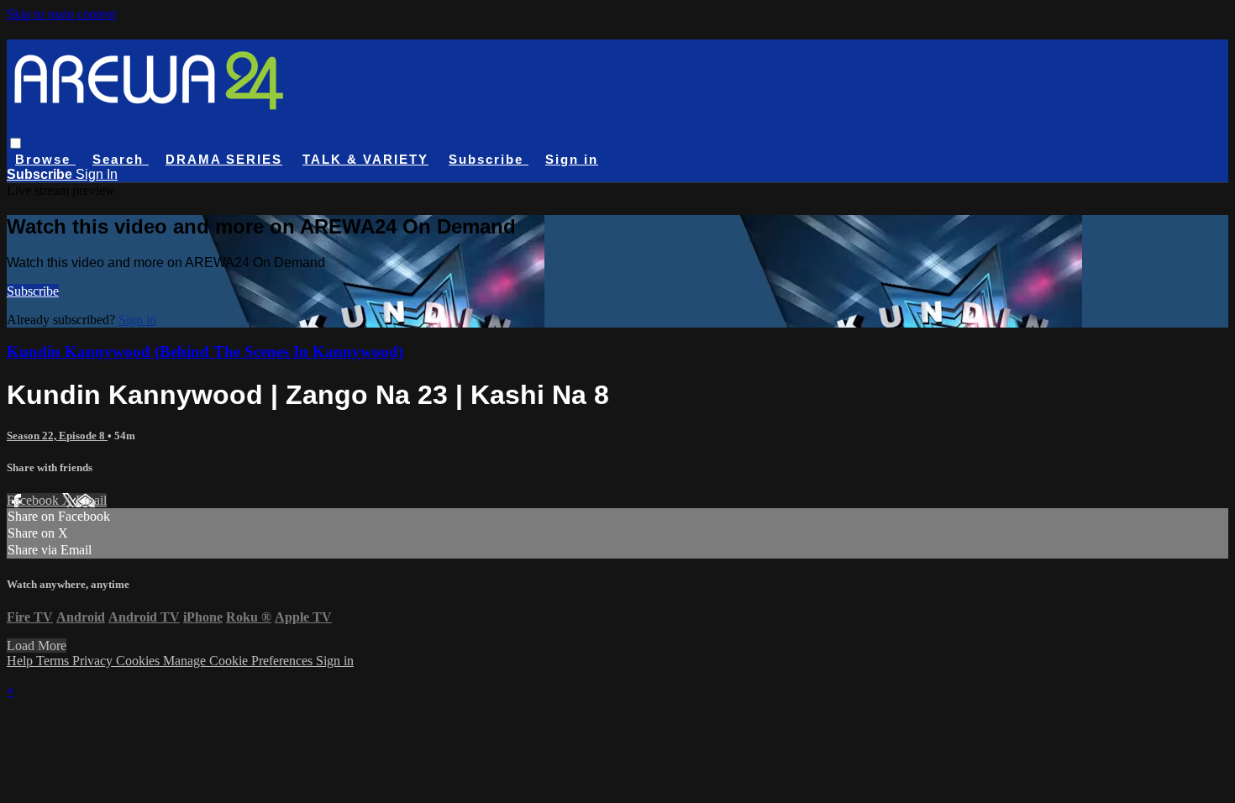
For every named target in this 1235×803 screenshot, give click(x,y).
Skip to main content (61, 14)
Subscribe (33, 291)
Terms (54, 660)
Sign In (97, 174)
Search (120, 159)
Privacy (94, 660)
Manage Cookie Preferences (239, 660)
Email (91, 500)
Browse (45, 159)
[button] (15, 143)
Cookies (139, 660)
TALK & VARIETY (365, 159)
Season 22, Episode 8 (57, 435)
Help (21, 660)
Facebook (34, 500)
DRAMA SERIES (224, 159)
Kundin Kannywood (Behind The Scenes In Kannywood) (205, 351)
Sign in (571, 159)
